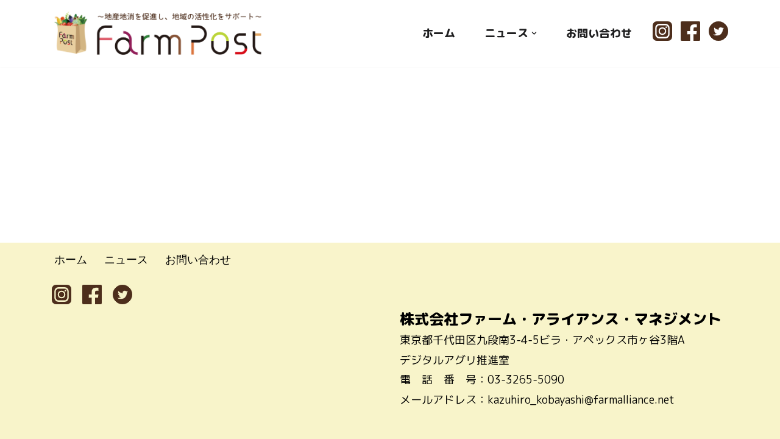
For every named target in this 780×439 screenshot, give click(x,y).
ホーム (438, 33)
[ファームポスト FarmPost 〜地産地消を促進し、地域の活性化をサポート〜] (158, 33)
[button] (534, 33)
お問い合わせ (599, 33)
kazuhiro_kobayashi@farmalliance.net (581, 399)
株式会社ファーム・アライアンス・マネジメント (561, 319)
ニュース (126, 259)
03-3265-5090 (526, 379)
